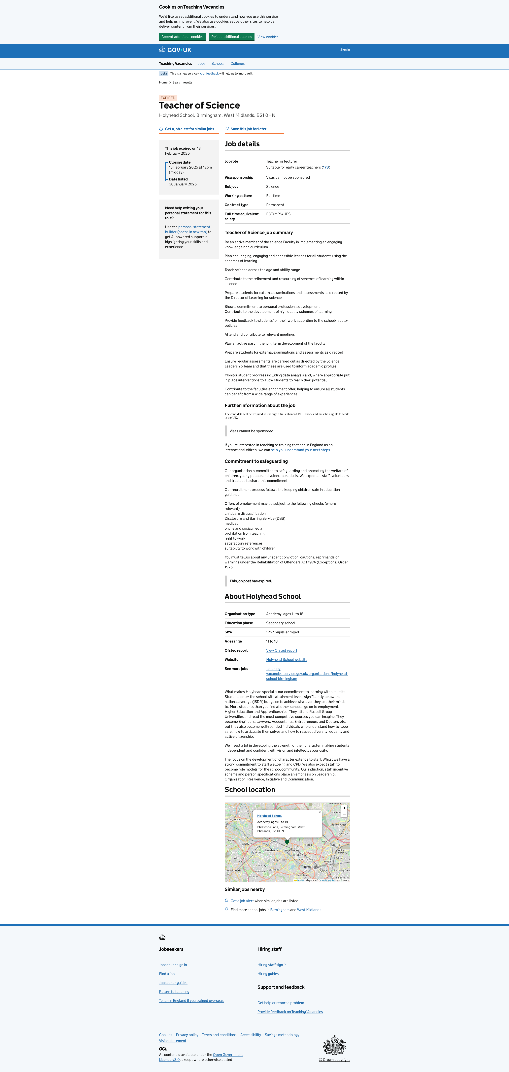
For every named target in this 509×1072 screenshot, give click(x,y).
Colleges (237, 63)
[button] (287, 842)
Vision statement (172, 1040)
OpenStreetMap (327, 880)
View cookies (268, 37)
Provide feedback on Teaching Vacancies (290, 1011)
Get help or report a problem (280, 1002)
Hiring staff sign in (272, 964)
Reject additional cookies (231, 36)
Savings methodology (282, 1034)
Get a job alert (242, 901)
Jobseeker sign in (173, 964)
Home (163, 82)
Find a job (167, 973)
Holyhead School (269, 816)
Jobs (202, 63)
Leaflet (300, 880)
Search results (182, 82)
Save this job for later (248, 129)
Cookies (165, 1034)
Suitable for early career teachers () (298, 167)
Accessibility (250, 1034)
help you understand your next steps (300, 450)
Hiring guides (268, 973)
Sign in (345, 49)
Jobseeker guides (173, 982)
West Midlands (309, 909)
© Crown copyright (334, 1059)
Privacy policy (187, 1034)
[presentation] (287, 842)
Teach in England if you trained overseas (191, 1000)
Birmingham (279, 909)
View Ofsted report (281, 650)
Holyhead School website (286, 659)
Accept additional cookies (182, 36)
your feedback (209, 73)
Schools (218, 63)
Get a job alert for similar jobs (189, 129)
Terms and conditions (219, 1034)
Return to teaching (174, 991)
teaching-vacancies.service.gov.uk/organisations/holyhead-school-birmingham (307, 673)
